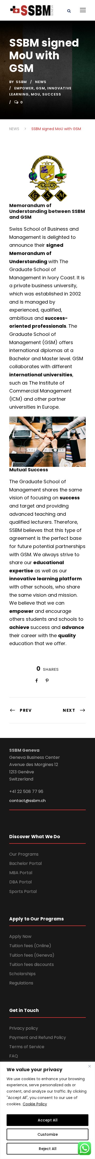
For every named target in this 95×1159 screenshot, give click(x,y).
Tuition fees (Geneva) (31, 955)
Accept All (48, 1120)
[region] (47, 1110)
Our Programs (24, 854)
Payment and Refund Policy (37, 1037)
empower (24, 88)
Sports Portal (23, 891)
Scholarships (22, 974)
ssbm (21, 81)
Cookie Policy (35, 1104)
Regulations (21, 983)
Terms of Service (26, 1047)
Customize (47, 1134)
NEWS (40, 81)
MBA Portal (20, 873)
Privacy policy (23, 1028)
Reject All (47, 1148)
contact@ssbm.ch (27, 800)
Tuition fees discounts (31, 964)
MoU (35, 94)
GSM (40, 88)
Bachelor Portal (25, 863)
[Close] (89, 1066)
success (51, 94)
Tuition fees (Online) (30, 946)
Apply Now (20, 936)
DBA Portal (20, 882)
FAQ (13, 1056)
